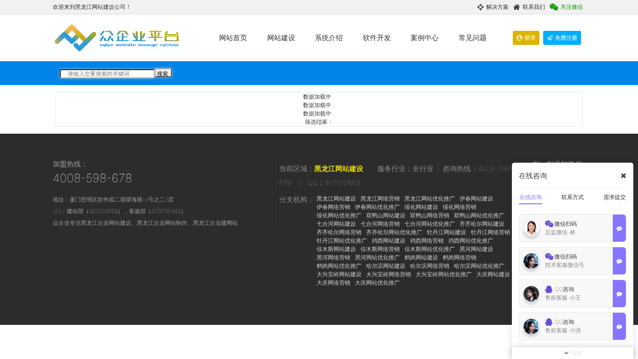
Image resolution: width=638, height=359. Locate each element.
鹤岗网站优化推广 (339, 265)
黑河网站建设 (476, 248)
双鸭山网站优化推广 (479, 215)
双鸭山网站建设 (385, 215)
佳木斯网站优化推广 (429, 248)
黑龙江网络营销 (380, 198)
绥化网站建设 (421, 206)
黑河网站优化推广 (377, 257)
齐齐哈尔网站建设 (482, 223)
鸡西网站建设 (388, 240)
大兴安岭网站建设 (339, 274)
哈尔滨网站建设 (385, 265)
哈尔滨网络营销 (429, 265)
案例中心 (425, 37)
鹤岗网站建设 (421, 257)
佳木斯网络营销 (380, 248)
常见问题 (473, 37)
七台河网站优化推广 (429, 223)
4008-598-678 (92, 178)
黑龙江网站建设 (338, 168)
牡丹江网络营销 (490, 232)
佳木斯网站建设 (336, 248)
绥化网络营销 (459, 206)
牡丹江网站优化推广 (342, 240)
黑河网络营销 (333, 257)
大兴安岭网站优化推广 (444, 274)
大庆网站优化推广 (377, 282)
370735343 (166, 211)
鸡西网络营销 (427, 240)
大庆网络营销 (333, 282)
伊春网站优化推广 (377, 206)
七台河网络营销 (380, 223)
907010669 (103, 211)
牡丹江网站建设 (446, 232)
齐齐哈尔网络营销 (339, 232)
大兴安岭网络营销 (388, 274)
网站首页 (233, 37)
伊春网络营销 (333, 206)
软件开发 (377, 37)
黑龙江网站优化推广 (429, 198)
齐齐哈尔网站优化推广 (394, 232)
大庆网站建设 (493, 274)
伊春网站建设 (476, 198)
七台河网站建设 (336, 223)
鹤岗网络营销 (459, 257)
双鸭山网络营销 (429, 215)
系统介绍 (329, 37)
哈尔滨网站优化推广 (479, 265)
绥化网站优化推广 (339, 215)
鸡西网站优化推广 (470, 240)
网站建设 (281, 37)
